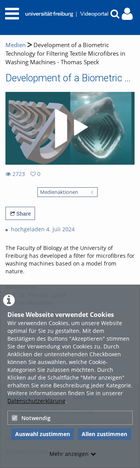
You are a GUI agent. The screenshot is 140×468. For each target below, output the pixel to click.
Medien (15, 45)
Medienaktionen (59, 192)
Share (23, 213)
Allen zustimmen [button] (104, 434)
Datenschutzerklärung (36, 401)
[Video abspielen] (70, 128)
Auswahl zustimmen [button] (42, 434)
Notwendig (36, 418)
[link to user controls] (127, 13)
